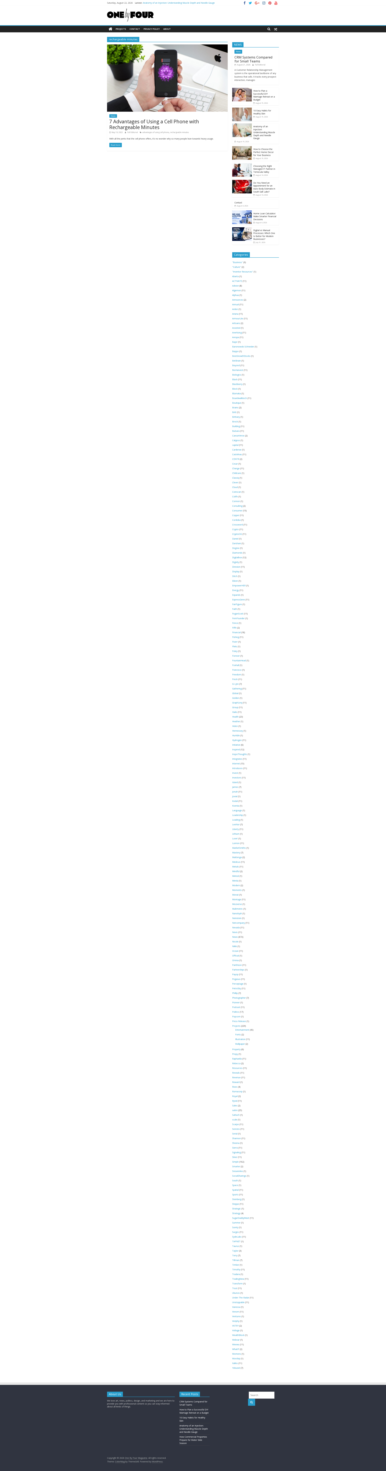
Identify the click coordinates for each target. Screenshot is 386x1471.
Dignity (235, 562)
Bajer (234, 341)
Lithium (235, 833)
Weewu (235, 1344)
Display (235, 571)
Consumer (237, 510)
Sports (235, 1194)
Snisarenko (237, 1171)
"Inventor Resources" (242, 271)
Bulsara (236, 430)
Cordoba (236, 519)
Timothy (236, 1269)
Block (235, 388)
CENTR (235, 459)
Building (236, 426)
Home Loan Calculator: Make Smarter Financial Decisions (264, 216)
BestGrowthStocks (241, 356)
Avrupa (235, 337)
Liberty (235, 829)
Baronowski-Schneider (243, 346)
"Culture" (236, 267)
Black (234, 379)
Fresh (235, 679)
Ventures (236, 1316)
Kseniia (235, 805)
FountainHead (239, 660)
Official (235, 955)
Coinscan (236, 491)
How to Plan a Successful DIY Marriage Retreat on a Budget (264, 95)
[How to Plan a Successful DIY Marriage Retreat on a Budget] (242, 89)
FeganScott (237, 613)
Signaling (236, 1152)
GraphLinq (237, 702)
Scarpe (235, 1124)
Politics (235, 1011)
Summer (236, 1222)
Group (235, 707)
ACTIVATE (237, 281)
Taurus (235, 1246)
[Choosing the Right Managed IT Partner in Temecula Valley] (242, 164)
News (113, 116)
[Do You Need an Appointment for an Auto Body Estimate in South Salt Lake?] (242, 181)
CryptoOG (237, 534)
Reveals (236, 1072)
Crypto (235, 529)
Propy (235, 1054)
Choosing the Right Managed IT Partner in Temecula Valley (264, 169)
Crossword (237, 524)
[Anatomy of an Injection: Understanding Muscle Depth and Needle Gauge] (242, 125)
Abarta (235, 276)
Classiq (235, 477)
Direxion (236, 566)
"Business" (237, 262)
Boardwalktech (239, 398)
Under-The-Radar (240, 1297)
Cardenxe (236, 449)
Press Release (239, 1021)
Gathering (237, 688)
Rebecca (236, 1063)
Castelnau (237, 454)
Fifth (234, 627)
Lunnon (236, 843)
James (235, 787)
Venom (235, 1311)
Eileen (235, 580)
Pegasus (236, 979)
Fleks (234, 646)
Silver (234, 1157)
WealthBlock (238, 1335)
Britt (234, 412)
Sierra (235, 1147)
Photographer (239, 997)
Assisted (236, 327)
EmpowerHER (239, 585)
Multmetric (237, 908)
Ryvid (234, 1100)
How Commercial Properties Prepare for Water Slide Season (193, 1440)
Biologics (236, 374)
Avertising (237, 332)
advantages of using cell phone (155, 132)
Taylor (235, 1250)
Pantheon (237, 965)
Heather (236, 721)
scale (234, 1119)
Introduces (237, 768)
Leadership (237, 815)
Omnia (235, 960)
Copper (235, 515)
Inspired (236, 749)
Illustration (240, 1039)
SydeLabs (237, 1236)
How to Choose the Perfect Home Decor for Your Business (263, 152)
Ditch (234, 576)
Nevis (235, 932)
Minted (235, 876)
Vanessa (236, 1307)
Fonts (238, 1034)
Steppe (235, 1203)
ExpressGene (238, 599)
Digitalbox (237, 557)
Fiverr (235, 641)
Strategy (236, 1213)
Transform (237, 1283)
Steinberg (236, 1199)
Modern (236, 885)
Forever (236, 655)
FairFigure (237, 604)
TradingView (238, 1278)
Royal (235, 1096)
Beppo (235, 351)
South (235, 1180)
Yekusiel (236, 1367)
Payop (235, 974)
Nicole (235, 941)
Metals (235, 866)
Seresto (236, 1129)
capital (235, 445)
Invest (235, 772)
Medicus (236, 861)
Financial (236, 632)
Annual (235, 304)
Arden (235, 309)
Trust (234, 1288)
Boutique (236, 402)
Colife (235, 496)
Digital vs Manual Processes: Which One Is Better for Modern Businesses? (264, 235)
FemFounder (238, 618)
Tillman (235, 1260)
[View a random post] (275, 29)
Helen (235, 726)
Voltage (236, 1330)
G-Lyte (235, 683)
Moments (237, 890)
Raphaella (237, 1058)
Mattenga (237, 857)
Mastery (236, 852)
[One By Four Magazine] (110, 29)
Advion (235, 285)
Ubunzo (236, 1292)
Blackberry (237, 384)
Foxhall (235, 665)
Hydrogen (237, 740)
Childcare (236, 473)
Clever (235, 482)
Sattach (236, 1114)
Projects (121, 29)
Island (235, 782)
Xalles (235, 1363)
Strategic (236, 1208)
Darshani (236, 543)
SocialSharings (239, 1175)
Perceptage (237, 983)
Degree (235, 548)
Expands (236, 594)
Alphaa (235, 295)
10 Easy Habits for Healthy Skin (262, 112)
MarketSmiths (239, 847)
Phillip (235, 993)
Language (237, 810)
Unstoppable (238, 1302)
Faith (234, 609)
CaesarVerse (238, 435)
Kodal (235, 801)
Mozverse (237, 904)
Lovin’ (235, 838)
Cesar (235, 463)
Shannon (236, 1138)
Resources (237, 1068)
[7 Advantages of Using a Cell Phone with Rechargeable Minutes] (167, 46)
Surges (235, 1232)
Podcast (236, 1007)
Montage (236, 899)
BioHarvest (237, 370)
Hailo (234, 712)
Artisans (236, 323)
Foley (234, 651)
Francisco (237, 669)
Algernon (236, 290)
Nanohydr (237, 913)
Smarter (236, 1166)
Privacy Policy (152, 29)
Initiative (236, 744)
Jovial (234, 796)
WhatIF (235, 1349)
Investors (236, 777)
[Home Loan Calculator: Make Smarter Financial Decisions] (242, 212)
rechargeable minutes (179, 132)
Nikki (234, 946)
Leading (236, 819)
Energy (235, 590)
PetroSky (236, 988)
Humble (236, 735)
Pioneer (236, 1002)
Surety (235, 1227)
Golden (235, 698)
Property (236, 1049)
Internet (236, 763)
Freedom (236, 674)
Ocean (235, 950)
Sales (234, 1105)
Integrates (237, 758)
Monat (235, 894)
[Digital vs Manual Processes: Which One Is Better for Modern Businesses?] (242, 228)
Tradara (236, 1274)
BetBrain (236, 360)
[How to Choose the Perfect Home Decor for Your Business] (242, 147)
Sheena (235, 1143)
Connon (236, 501)
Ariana (235, 313)
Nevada (236, 927)
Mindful (235, 871)
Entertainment (242, 1029)
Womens (236, 1353)
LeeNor (236, 824)
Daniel (235, 538)
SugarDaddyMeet (240, 1218)
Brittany (236, 416)
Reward (236, 1082)
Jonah (235, 791)
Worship (236, 1358)
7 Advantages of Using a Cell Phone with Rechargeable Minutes (154, 124)
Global (235, 693)
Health (235, 716)
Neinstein (236, 918)
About (167, 29)
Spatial (235, 1189)
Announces (237, 299)
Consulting (237, 505)
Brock (235, 421)
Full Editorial (132, 132)
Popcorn (236, 1016)
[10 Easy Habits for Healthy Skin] (242, 109)
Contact (135, 29)
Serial (234, 1133)
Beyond (236, 365)
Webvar (236, 1339)
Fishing (235, 637)
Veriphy (235, 1321)
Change (236, 468)
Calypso (236, 440)
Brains (235, 407)
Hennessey (237, 730)
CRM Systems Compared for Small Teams (253, 59)
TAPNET (236, 1241)
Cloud (235, 487)
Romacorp (237, 1091)
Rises (234, 1086)
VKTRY (235, 1325)
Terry (234, 1255)
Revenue (236, 1077)
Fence (235, 623)
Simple (235, 1161)
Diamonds (237, 552)
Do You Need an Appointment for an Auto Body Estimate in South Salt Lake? (264, 187)
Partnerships (238, 969)
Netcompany (238, 922)
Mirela (235, 880)
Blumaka (236, 393)
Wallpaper (240, 1043)
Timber (235, 1264)
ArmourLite (237, 318)
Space (235, 1185)
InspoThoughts (239, 754)
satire (235, 1110)
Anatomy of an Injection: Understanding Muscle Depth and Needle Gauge (179, 2)
